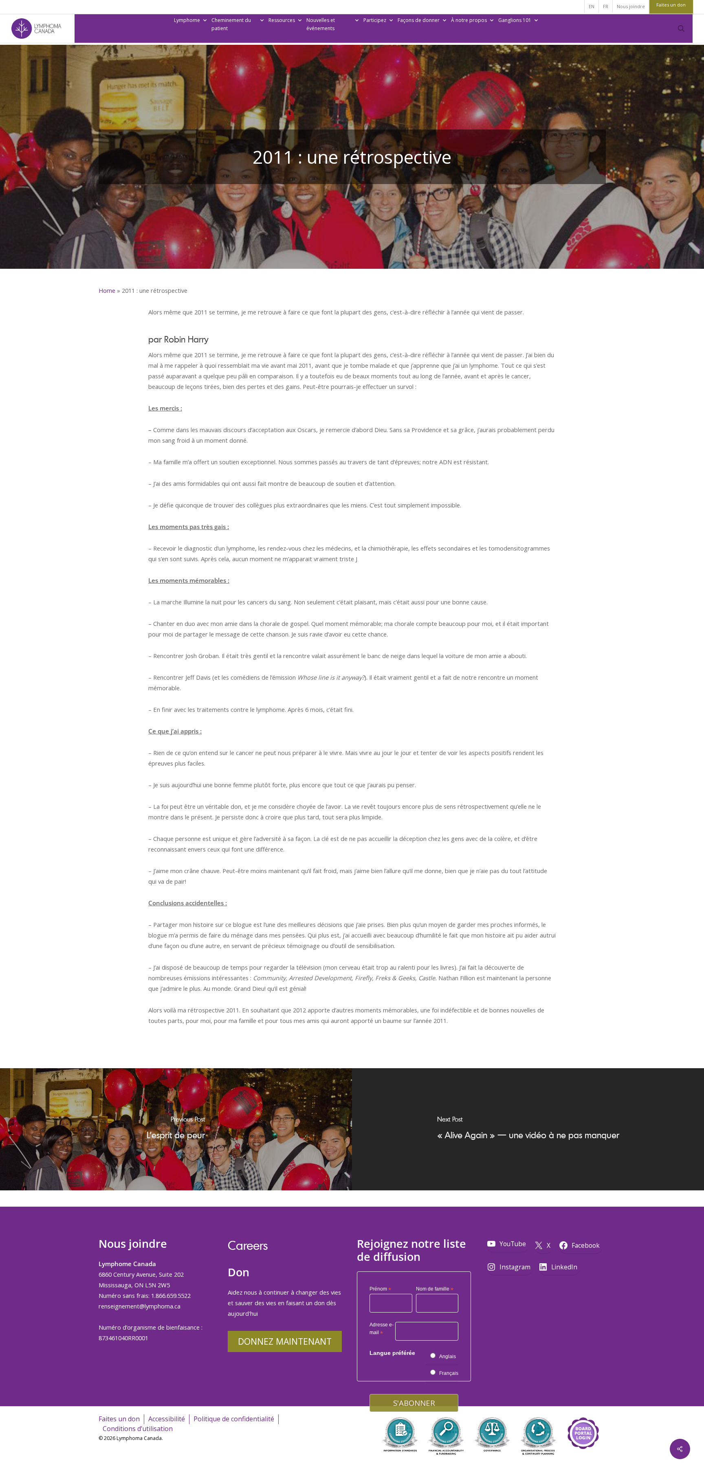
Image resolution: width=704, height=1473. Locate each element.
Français (448, 1373)
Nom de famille (434, 1289)
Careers (248, 1245)
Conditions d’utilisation (138, 1428)
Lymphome (187, 20)
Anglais (447, 1356)
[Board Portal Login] (583, 1460)
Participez (374, 20)
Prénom (380, 1289)
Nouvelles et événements (320, 24)
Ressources (281, 20)
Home (107, 290)
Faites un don (119, 1418)
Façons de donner (419, 20)
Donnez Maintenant (285, 1341)
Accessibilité (166, 1418)
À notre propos (469, 20)
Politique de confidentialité (234, 1418)
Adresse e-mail (382, 1330)
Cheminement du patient (231, 24)
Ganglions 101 (514, 20)
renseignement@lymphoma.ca (139, 1306)
